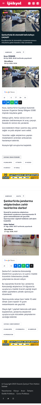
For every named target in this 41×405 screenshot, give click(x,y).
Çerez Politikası (23, 394)
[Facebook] (3, 398)
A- (25, 97)
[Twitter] (8, 398)
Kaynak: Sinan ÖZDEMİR (12, 157)
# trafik (19, 162)
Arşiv (23, 391)
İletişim (30, 391)
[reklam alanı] (20, 176)
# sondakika (20, 329)
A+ (21, 97)
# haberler (32, 329)
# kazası (28, 162)
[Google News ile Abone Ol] (9, 92)
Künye (16, 391)
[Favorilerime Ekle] (11, 97)
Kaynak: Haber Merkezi (12, 324)
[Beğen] (5, 97)
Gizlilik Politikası (8, 394)
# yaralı (17, 168)
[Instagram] (13, 398)
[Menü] (3, 3)
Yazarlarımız (6, 391)
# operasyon (8, 334)
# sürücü (7, 168)
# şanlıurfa (8, 162)
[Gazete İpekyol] (14, 3)
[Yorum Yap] (16, 97)
